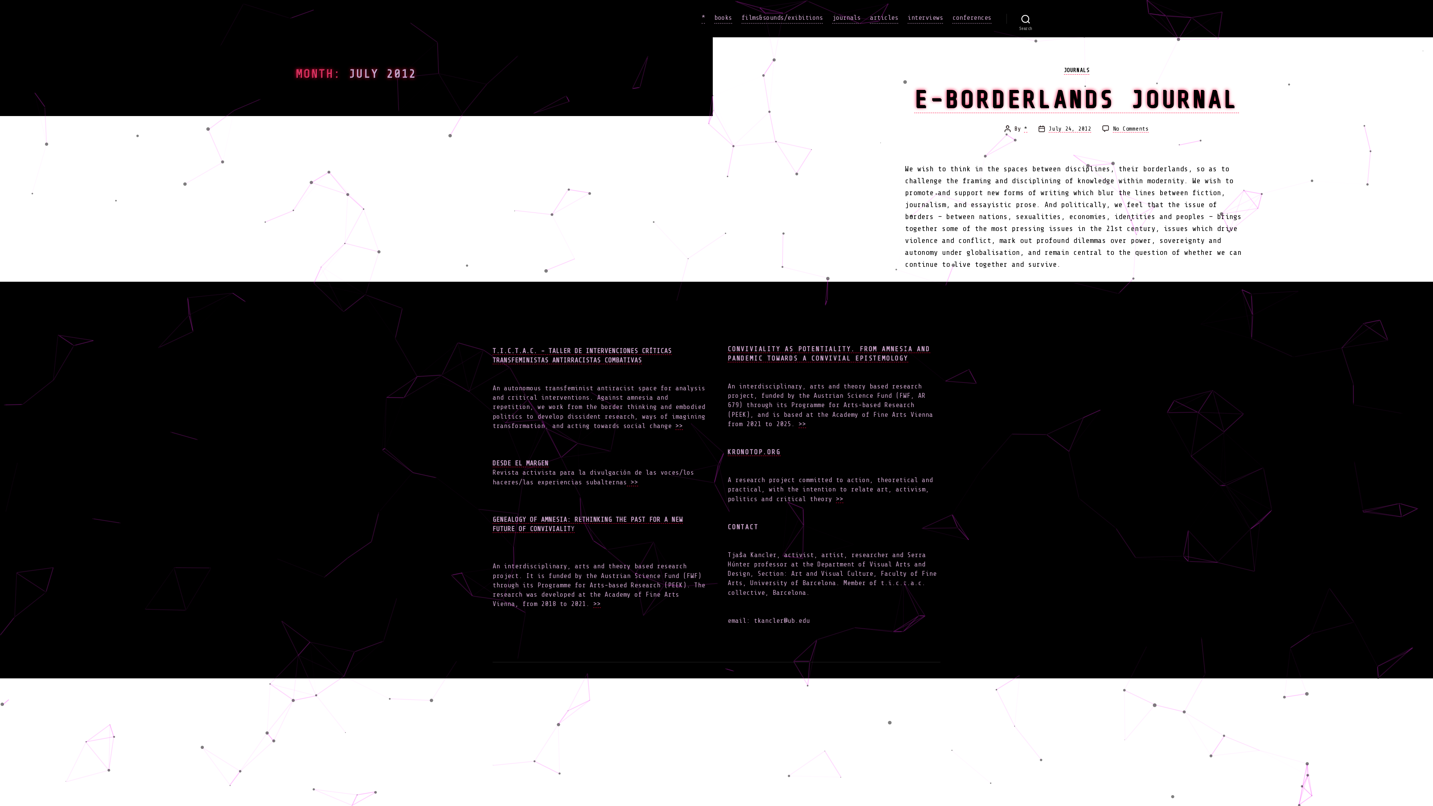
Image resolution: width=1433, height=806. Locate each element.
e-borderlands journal (1076, 99)
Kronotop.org (754, 452)
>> (679, 425)
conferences (972, 17)
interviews (925, 17)
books (723, 17)
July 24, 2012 (1070, 128)
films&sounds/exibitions (782, 17)
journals (846, 17)
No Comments (1131, 128)
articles (884, 17)
